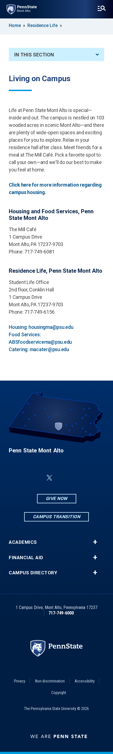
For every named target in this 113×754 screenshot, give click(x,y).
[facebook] (22, 477)
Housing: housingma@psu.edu (41, 327)
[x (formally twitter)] (49, 477)
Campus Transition (56, 516)
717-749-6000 (61, 613)
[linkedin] (36, 477)
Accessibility (85, 681)
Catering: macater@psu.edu (39, 349)
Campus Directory (33, 572)
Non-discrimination (50, 681)
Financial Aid (26, 557)
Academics (23, 542)
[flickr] (62, 477)
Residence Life (42, 25)
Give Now (56, 498)
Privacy (19, 681)
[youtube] (77, 477)
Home (15, 25)
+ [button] (95, 542)
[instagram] (91, 477)
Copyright (58, 692)
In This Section (34, 55)
